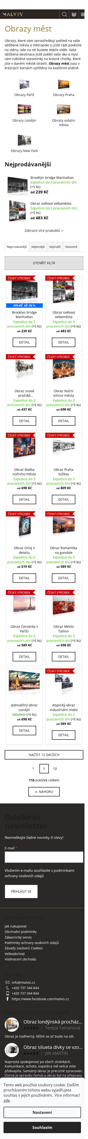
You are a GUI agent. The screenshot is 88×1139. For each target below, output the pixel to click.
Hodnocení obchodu (20, 959)
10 (55, 768)
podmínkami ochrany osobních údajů (39, 873)
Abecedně (71, 246)
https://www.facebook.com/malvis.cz (40, 999)
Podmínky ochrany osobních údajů (32, 942)
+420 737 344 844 (25, 988)
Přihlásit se (21, 891)
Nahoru (46, 791)
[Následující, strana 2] (44, 768)
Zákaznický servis (18, 937)
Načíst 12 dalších (44, 754)
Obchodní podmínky (21, 931)
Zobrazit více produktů (42, 230)
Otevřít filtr (44, 263)
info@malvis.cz (23, 982)
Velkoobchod (15, 953)
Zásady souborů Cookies (24, 948)
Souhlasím (42, 1127)
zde (7, 1100)
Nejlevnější (38, 246)
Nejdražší (55, 246)
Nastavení (42, 1112)
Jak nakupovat (16, 926)
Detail (24, 342)
